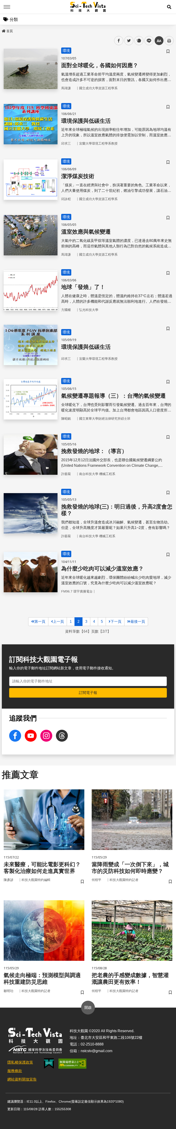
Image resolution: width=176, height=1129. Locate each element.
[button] (169, 7)
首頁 (9, 31)
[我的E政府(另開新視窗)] (49, 1063)
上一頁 (58, 621)
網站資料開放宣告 (22, 1079)
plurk (139, 41)
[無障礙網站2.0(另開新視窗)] (72, 1064)
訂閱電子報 (88, 693)
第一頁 (39, 621)
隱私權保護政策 (20, 1062)
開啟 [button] (88, 1007)
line (148, 41)
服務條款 (14, 1071)
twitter (128, 41)
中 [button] (159, 41)
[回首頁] (88, 7)
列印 (169, 40)
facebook (118, 41)
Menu (7, 7)
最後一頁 (137, 621)
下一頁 (115, 621)
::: (3, 30)
